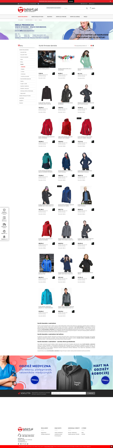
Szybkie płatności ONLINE (73, 434)
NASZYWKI (21, 98)
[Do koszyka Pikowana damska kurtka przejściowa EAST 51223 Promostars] (92, 107)
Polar (22, 59)
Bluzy (22, 62)
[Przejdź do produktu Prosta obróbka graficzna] (47, 59)
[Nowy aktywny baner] (56, 30)
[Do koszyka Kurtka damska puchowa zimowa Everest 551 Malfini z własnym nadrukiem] (92, 141)
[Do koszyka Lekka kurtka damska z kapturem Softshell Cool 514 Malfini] (73, 141)
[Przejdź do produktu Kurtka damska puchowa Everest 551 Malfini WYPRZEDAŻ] (47, 127)
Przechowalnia (58, 435)
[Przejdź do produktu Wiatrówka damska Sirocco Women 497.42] (86, 59)
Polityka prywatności (45, 434)
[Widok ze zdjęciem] (91, 46)
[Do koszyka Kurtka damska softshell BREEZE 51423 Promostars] (92, 209)
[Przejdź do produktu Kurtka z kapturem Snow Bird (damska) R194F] (47, 263)
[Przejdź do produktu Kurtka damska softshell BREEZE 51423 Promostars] (86, 195)
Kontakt (83, 434)
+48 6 (31, 3)
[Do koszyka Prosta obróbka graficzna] (53, 73)
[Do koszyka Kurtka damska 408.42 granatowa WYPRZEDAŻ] (73, 107)
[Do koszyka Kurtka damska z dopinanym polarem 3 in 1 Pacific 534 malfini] (53, 311)
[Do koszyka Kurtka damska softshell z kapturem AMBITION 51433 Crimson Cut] (92, 243)
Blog (83, 432)
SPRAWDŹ (71, 1)
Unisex (22, 71)
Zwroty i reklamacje (72, 432)
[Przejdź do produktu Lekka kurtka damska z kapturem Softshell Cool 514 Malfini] (66, 127)
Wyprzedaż (23, 93)
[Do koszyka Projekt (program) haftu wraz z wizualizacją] (73, 73)
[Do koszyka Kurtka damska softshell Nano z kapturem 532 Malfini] (53, 243)
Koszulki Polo (23, 52)
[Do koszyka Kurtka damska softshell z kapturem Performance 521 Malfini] (73, 209)
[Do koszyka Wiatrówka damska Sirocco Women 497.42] (92, 73)
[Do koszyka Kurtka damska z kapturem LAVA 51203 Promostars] (73, 175)
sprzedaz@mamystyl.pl (23, 3)
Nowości (21, 103)
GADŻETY (21, 100)
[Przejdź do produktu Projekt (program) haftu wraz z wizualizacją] (66, 59)
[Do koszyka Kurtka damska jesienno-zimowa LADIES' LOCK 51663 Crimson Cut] (73, 277)
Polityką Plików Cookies (48, 446)
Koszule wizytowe (24, 57)
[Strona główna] (28, 9)
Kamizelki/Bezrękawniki (26, 78)
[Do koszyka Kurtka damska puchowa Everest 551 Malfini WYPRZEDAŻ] (53, 141)
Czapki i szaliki (24, 83)
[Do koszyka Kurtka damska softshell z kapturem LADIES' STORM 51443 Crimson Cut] (73, 311)
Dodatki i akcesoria (25, 88)
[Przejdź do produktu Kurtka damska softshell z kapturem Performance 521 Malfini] (66, 195)
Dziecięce (23, 74)
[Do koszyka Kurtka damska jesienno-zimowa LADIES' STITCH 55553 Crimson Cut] (73, 243)
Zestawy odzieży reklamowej (27, 91)
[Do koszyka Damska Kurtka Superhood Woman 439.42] (92, 277)
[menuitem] (23, 16)
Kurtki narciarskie (25, 76)
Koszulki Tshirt (24, 54)
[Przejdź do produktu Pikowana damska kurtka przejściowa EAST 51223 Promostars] (86, 93)
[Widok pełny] (93, 46)
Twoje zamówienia (59, 432)
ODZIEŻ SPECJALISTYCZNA (25, 95)
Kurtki (22, 64)
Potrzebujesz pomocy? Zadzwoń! (28, 434)
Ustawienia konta (58, 434)
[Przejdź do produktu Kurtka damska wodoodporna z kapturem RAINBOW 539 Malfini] (47, 161)
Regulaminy (43, 432)
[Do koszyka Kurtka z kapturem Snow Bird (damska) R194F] (53, 277)
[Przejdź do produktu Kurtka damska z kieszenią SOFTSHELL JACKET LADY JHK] (47, 93)
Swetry (22, 81)
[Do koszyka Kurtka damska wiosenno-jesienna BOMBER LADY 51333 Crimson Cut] (53, 209)
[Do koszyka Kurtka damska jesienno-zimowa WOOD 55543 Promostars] (92, 175)
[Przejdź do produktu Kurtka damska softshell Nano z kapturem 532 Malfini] (47, 229)
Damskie (23, 66)
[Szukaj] (87, 8)
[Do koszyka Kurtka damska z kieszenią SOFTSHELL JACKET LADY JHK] (53, 107)
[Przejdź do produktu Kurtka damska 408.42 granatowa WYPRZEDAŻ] (66, 93)
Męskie (22, 69)
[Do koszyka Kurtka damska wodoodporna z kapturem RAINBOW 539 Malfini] (53, 175)
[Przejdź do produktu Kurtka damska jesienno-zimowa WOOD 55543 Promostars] (86, 161)
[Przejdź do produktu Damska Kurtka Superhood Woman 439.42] (86, 263)
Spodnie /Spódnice (25, 86)
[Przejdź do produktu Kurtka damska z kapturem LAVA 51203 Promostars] (66, 161)
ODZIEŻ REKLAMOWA (24, 49)
